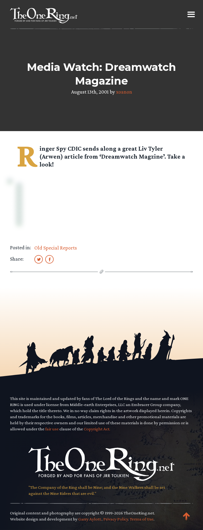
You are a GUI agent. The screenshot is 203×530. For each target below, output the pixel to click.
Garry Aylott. (90, 519)
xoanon (124, 92)
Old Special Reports (55, 248)
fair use (52, 428)
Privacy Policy (115, 519)
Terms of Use (142, 519)
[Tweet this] (38, 259)
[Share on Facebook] (49, 259)
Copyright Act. (97, 428)
